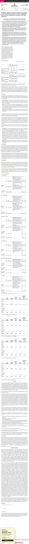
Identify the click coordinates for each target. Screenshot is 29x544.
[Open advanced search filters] (25, 9)
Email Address (4, 537)
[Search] (23, 9)
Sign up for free (7, 540)
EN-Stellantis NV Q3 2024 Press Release (7, 504)
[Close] (13, 528)
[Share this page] (27, 9)
